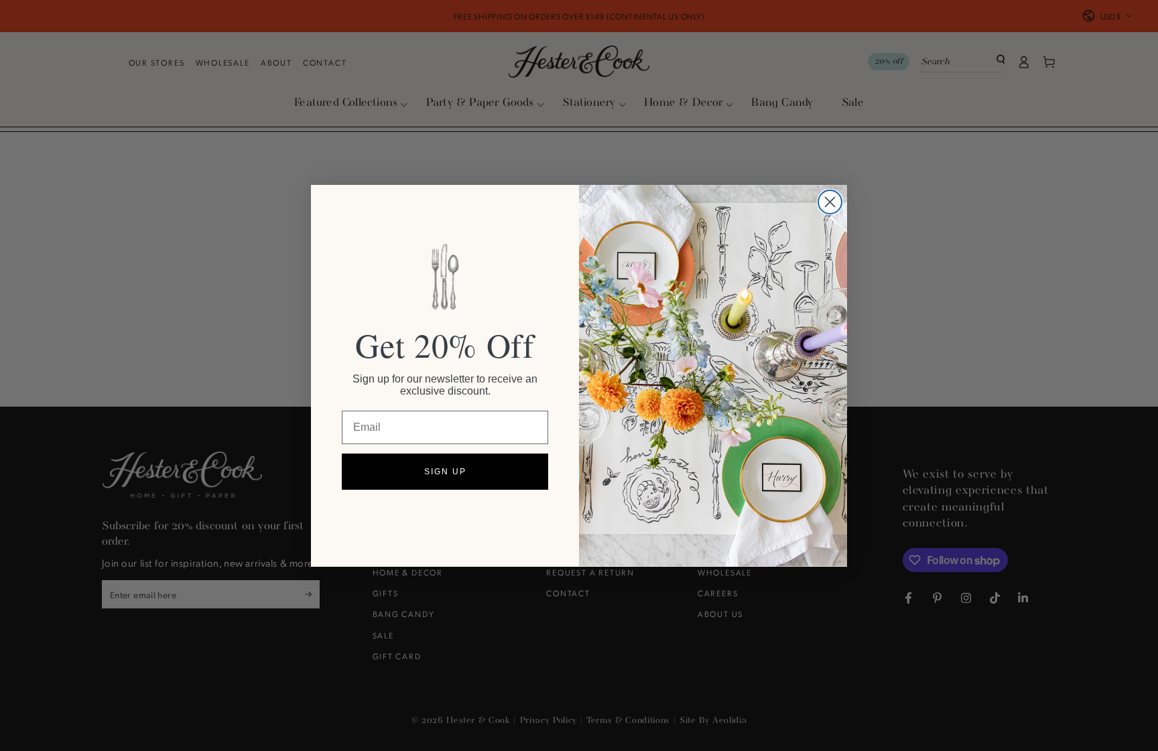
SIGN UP (445, 471)
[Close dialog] (830, 202)
